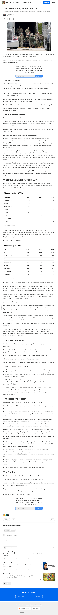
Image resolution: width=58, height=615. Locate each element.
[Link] (1, 115)
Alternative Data (8, 563)
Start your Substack (25, 608)
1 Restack (16, 515)
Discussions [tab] (14, 547)
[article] (29, 555)
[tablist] (9, 530)
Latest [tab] (8, 547)
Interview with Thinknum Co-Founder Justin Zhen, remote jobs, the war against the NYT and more (22, 565)
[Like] (4, 559)
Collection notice (38, 605)
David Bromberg (10, 14)
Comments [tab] (6, 530)
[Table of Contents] (2, 307)
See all (6, 583)
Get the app (36, 608)
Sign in (53, 2)
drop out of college (9, 552)
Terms (31, 605)
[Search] (37, 2)
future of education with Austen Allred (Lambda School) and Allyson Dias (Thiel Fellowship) (22, 554)
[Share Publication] (40, 2)
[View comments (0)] (9, 19)
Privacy (27, 605)
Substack (22, 612)
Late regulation (8, 574)
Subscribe (46, 2)
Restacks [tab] (13, 530)
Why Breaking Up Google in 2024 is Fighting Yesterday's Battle (18, 576)
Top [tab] (5, 547)
